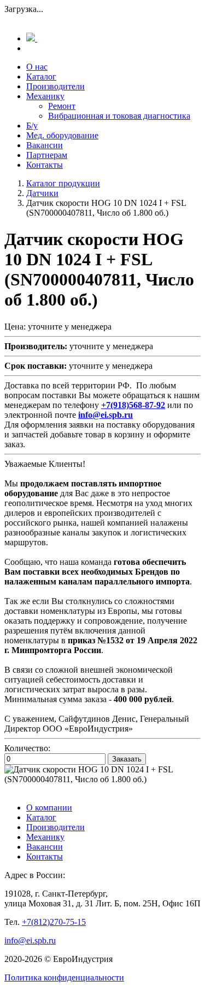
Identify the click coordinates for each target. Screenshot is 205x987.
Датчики (42, 193)
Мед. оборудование (62, 135)
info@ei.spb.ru (30, 940)
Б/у (32, 125)
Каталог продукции (63, 183)
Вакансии (44, 145)
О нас (37, 66)
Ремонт (61, 106)
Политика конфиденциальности (64, 977)
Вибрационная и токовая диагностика (119, 115)
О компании (49, 807)
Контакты (44, 164)
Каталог (41, 76)
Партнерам (46, 155)
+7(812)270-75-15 (54, 922)
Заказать (127, 759)
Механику (45, 96)
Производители (55, 86)
